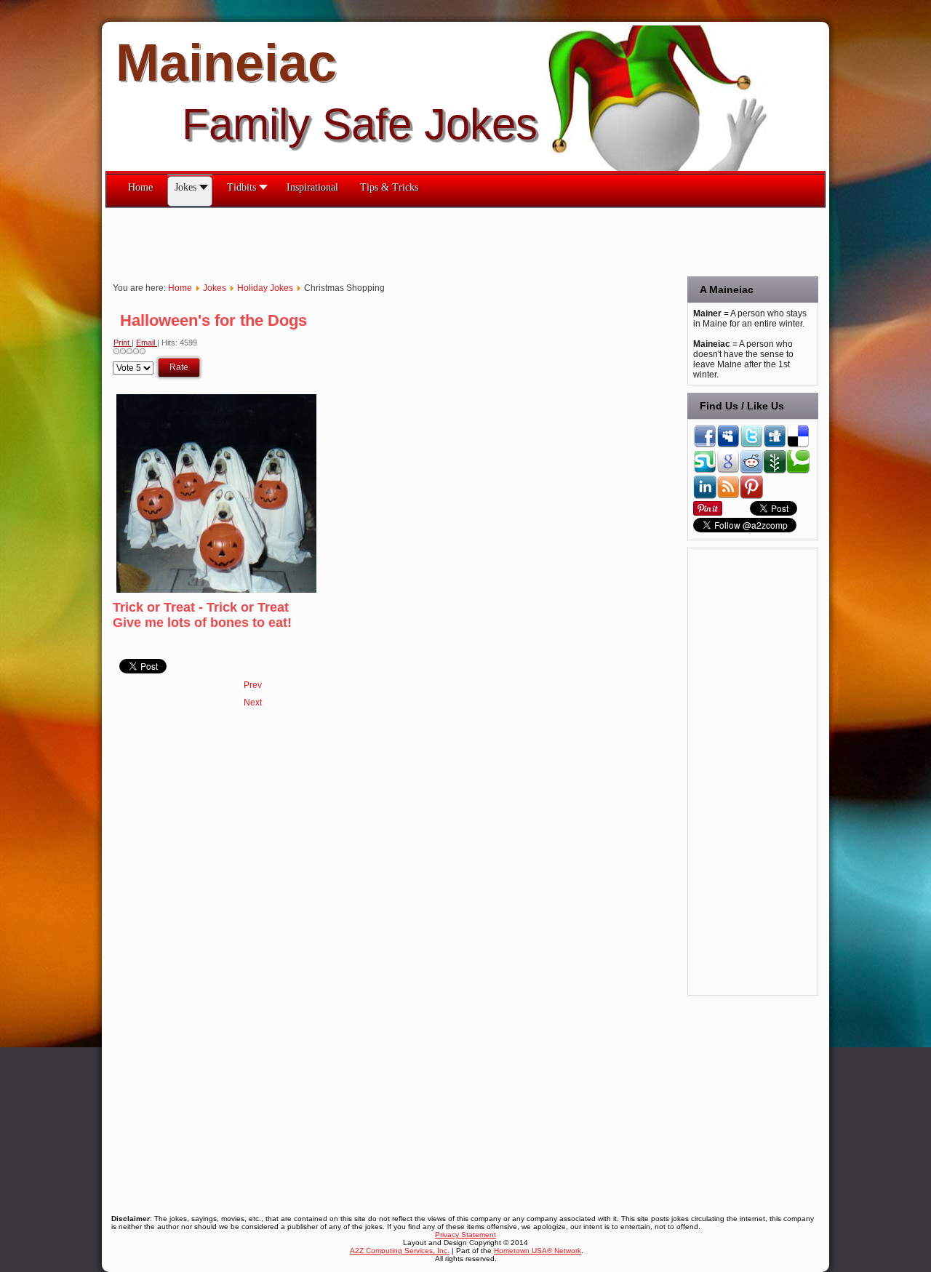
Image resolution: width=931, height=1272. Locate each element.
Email (146, 342)
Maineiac (226, 62)
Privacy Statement (465, 1235)
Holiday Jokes (265, 288)
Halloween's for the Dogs (213, 320)
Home (180, 288)
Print (122, 342)
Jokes (214, 288)
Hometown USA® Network (537, 1251)
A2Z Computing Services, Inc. (399, 1251)
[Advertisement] (370, 240)
